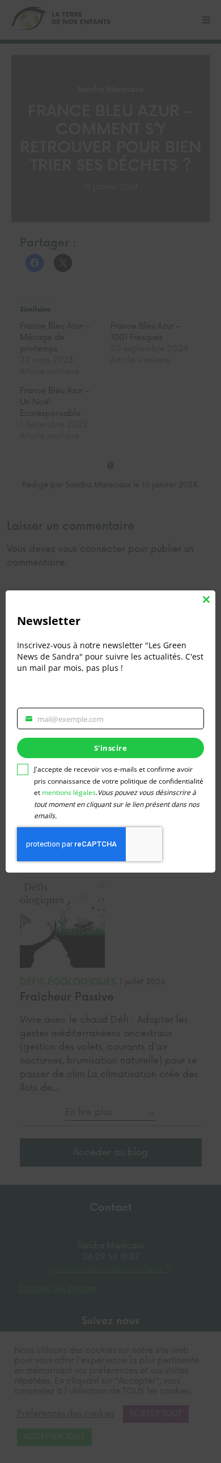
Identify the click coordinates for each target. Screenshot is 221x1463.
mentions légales (69, 792)
